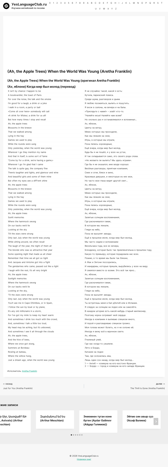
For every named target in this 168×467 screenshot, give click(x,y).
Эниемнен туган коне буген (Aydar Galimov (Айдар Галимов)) (97, 420)
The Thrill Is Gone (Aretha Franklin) (147, 386)
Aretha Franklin (29, 371)
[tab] (71, 435)
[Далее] (156, 421)
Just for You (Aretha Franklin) (18, 386)
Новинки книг (84, 459)
